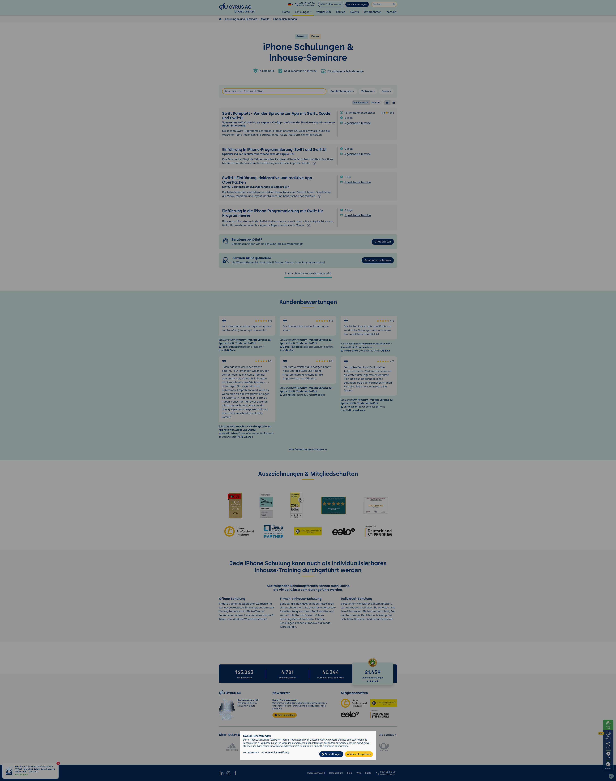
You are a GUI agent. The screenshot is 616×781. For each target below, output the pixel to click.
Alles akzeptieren (360, 754)
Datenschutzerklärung (277, 752)
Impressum (253, 752)
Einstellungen (332, 754)
